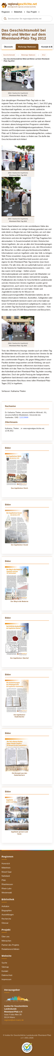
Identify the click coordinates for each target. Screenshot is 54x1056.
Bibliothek (18, 12)
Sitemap (5, 967)
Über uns (5, 936)
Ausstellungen (8, 914)
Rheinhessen (7, 884)
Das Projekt (32, 12)
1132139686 (23, 417)
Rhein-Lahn (6, 888)
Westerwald (7, 892)
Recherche (6, 919)
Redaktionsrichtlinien (10, 949)
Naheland (6, 876)
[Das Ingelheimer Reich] (17, 469)
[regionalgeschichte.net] (19, 5)
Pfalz (4, 880)
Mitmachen (6, 941)
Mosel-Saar (7, 872)
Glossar (5, 923)
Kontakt (5, 971)
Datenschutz (7, 975)
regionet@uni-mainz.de (14, 1020)
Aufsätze (5, 906)
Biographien (7, 910)
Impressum (6, 979)
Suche (4, 963)
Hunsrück (6, 863)
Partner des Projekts (10, 945)
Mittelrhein (6, 868)
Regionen (6, 12)
